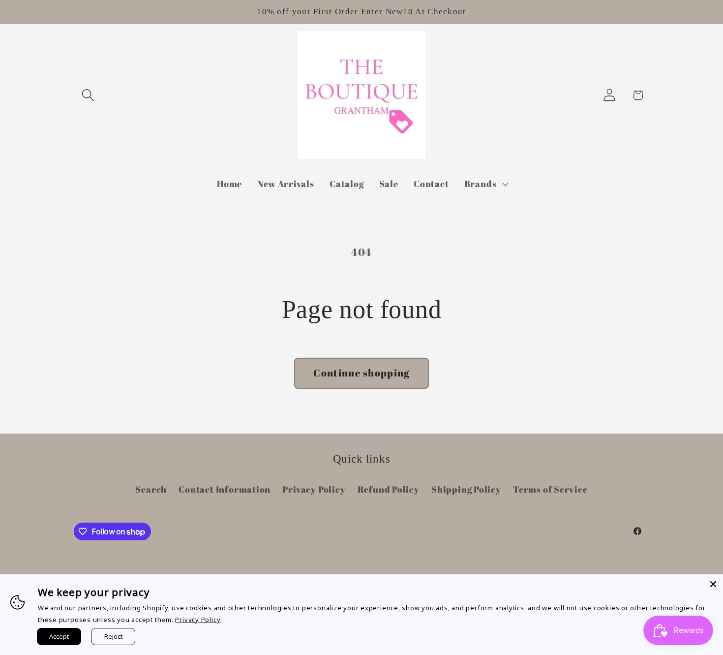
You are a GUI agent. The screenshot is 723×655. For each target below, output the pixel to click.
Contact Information (225, 489)
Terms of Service (550, 489)
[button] (88, 95)
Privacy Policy (313, 489)
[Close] (713, 584)
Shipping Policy (466, 489)
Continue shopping (361, 372)
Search (151, 489)
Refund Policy (389, 489)
